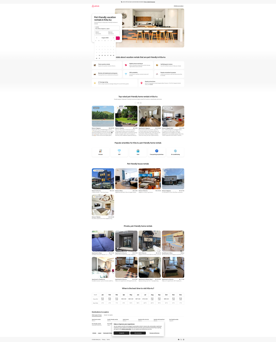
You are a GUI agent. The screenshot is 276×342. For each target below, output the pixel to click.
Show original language (149, 2)
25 (102, 55)
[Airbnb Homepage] (95, 6)
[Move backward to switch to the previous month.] (96, 37)
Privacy (103, 339)
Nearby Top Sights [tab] (108, 315)
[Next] (141, 103)
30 (96, 58)
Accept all (121, 333)
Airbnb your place (178, 6)
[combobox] (107, 29)
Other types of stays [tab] (97, 315)
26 (105, 55)
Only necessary (138, 333)
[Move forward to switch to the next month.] (113, 37)
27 (107, 55)
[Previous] (135, 103)
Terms (108, 339)
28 (110, 55)
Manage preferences (154, 333)
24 (99, 55)
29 (113, 55)
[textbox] (100, 34)
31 (99, 58)
